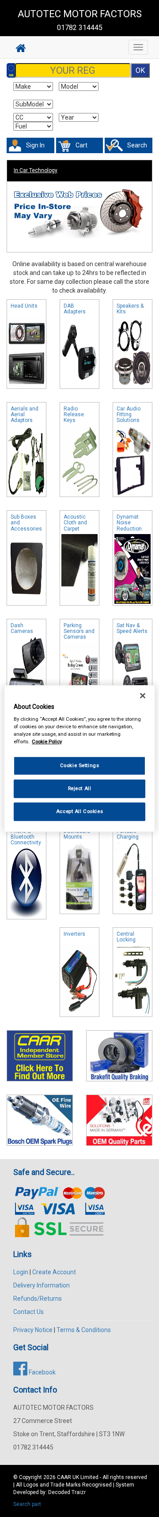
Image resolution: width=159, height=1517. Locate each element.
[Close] (142, 695)
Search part (27, 1504)
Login (20, 1272)
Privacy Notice (33, 1329)
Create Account (54, 1272)
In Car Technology (35, 170)
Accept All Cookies (79, 811)
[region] (79, 758)
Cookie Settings (79, 766)
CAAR (64, 1477)
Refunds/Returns (37, 1298)
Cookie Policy (47, 741)
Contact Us (28, 1311)
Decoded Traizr (67, 1492)
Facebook (41, 1372)
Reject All (79, 788)
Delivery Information (41, 1285)
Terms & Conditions (84, 1329)
